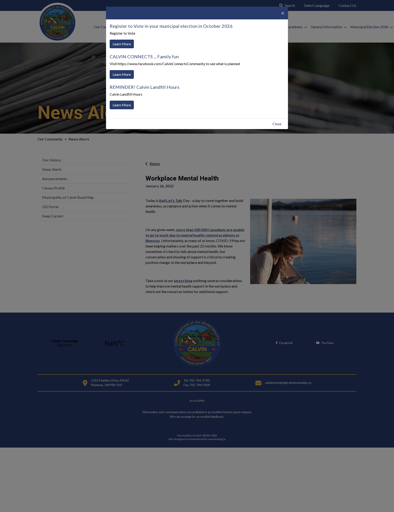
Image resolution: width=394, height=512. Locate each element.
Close (276, 124)
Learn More (122, 44)
